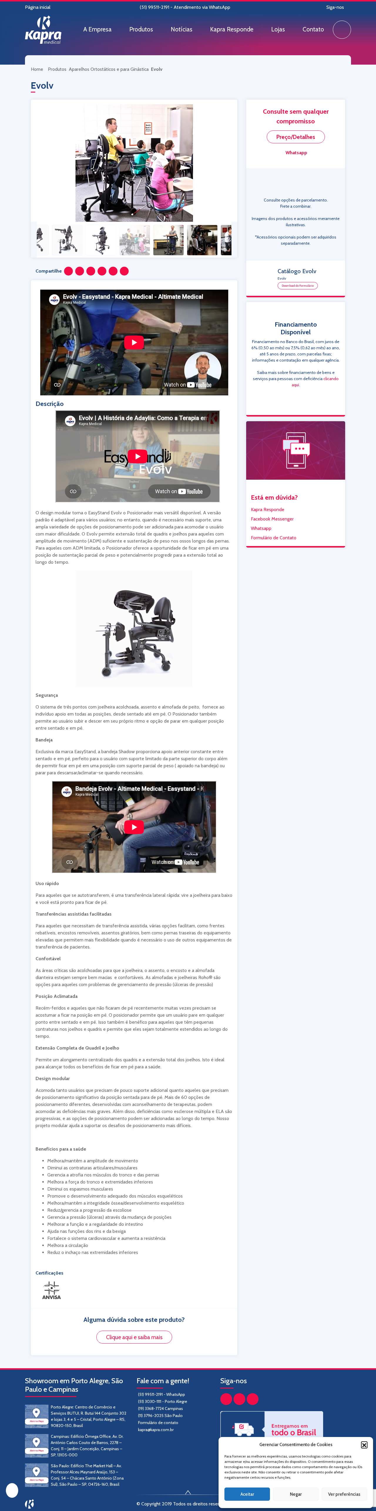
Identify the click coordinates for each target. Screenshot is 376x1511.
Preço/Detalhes (295, 136)
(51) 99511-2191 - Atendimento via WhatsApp (185, 7)
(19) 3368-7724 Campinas (160, 1408)
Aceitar (247, 1494)
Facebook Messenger (272, 519)
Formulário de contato (158, 1422)
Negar (296, 1494)
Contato (313, 29)
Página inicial (38, 7)
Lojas (278, 29)
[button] (364, 1445)
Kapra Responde (232, 29)
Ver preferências (344, 1494)
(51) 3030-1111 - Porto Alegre (162, 1401)
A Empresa (97, 29)
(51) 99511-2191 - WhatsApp (161, 1394)
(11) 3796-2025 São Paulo (160, 1415)
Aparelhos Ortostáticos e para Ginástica (109, 69)
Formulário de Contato (273, 537)
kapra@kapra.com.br (156, 1429)
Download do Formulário (298, 286)
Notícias (181, 29)
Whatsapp (296, 152)
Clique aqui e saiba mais (134, 1337)
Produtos (141, 29)
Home (37, 69)
